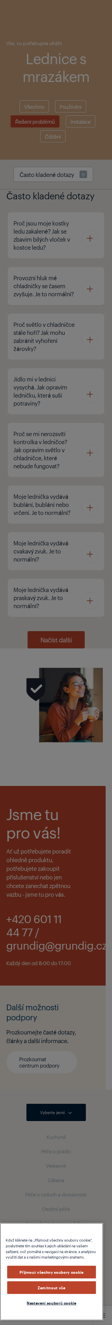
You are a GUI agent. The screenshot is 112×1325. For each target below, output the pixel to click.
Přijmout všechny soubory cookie (51, 1272)
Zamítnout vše (51, 1287)
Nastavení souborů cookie (51, 1302)
